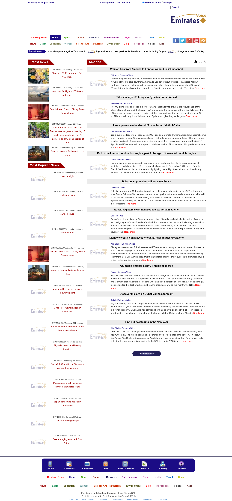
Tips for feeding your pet (67, 420)
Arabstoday (73, 499)
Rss (106, 469)
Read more (200, 88)
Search (175, 7)
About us (144, 469)
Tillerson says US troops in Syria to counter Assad (146, 97)
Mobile (51, 469)
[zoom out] (204, 61)
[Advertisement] (99, 19)
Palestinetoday (132, 499)
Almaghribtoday (88, 499)
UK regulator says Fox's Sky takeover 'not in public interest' (202, 51)
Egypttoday (102, 499)
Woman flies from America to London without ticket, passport (146, 69)
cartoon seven (67, 214)
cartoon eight (67, 176)
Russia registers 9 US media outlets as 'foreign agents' (146, 209)
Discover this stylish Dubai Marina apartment (146, 294)
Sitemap (163, 469)
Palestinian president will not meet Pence (146, 181)
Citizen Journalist (125, 469)
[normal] (200, 61)
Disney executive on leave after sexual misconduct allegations (146, 237)
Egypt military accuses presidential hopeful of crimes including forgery (127, 51)
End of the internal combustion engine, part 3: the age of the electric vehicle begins (146, 153)
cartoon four (67, 232)
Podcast (182, 469)
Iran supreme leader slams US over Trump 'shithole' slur (146, 125)
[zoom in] (196, 61)
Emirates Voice (153, 2)
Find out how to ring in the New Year (146, 322)
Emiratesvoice (117, 499)
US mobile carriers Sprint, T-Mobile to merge (146, 265)
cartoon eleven (67, 195)
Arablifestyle (162, 499)
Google (168, 2)
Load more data (146, 353)
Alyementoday (148, 499)
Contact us (69, 469)
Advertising (87, 469)
